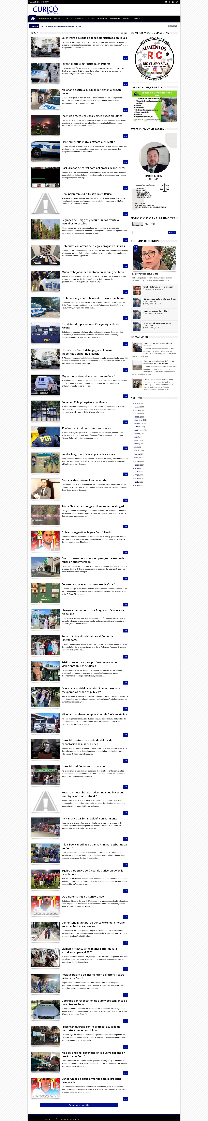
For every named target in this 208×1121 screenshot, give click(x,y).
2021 (137, 462)
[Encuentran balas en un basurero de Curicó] (45, 593)
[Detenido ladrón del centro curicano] (45, 775)
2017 (137, 475)
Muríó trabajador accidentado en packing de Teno (93, 272)
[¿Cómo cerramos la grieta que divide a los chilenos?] (137, 314)
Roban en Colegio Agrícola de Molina (84, 402)
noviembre (138, 423)
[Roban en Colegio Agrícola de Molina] (45, 411)
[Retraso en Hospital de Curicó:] (45, 801)
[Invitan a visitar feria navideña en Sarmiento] (45, 827)
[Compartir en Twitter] (35, 51)
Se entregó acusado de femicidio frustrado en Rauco (94, 37)
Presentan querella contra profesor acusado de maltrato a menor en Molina (91, 1028)
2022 (33, 33)
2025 (137, 407)
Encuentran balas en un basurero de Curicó (88, 584)
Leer (125, 58)
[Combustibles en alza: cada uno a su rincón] (137, 290)
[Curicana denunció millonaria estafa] (45, 489)
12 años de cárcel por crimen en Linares (86, 428)
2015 (137, 482)
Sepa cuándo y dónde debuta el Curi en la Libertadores (87, 638)
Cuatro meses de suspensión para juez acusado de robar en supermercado (93, 560)
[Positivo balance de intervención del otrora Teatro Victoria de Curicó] (45, 983)
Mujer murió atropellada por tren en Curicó (88, 376)
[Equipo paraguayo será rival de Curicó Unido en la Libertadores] (45, 879)
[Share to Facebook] (134, 264)
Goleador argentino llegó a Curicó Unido (86, 532)
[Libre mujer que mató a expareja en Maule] (45, 151)
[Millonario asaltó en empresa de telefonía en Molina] (45, 723)
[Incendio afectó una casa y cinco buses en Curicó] (45, 125)
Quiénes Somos (44, 18)
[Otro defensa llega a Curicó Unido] (45, 905)
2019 (137, 468)
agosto (137, 434)
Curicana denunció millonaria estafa (84, 480)
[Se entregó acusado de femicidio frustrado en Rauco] (45, 47)
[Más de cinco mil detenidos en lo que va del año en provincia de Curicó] (45, 1061)
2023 (137, 414)
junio (136, 440)
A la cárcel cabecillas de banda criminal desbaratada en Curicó (94, 846)
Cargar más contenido (79, 1105)
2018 (137, 472)
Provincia (58, 18)
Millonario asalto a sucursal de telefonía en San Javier (91, 91)
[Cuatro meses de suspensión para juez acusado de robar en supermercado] (45, 567)
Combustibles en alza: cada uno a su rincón (159, 288)
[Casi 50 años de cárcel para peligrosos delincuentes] (45, 177)
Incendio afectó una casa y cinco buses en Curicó (92, 116)
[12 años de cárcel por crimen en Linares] (45, 437)
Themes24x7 (174, 1119)
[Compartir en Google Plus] (38, 51)
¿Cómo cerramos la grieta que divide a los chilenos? (159, 312)
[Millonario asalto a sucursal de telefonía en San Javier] (45, 99)
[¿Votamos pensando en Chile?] (137, 326)
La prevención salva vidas (145, 273)
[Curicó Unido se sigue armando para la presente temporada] (45, 1088)
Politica (126, 18)
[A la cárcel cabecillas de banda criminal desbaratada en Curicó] (45, 853)
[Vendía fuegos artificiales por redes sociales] (45, 463)
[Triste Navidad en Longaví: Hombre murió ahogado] (45, 515)
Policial (69, 18)
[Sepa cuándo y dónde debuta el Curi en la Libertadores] (45, 645)
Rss (177, 2)
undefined (159, 292)
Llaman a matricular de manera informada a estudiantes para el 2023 (89, 950)
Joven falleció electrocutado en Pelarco (86, 63)
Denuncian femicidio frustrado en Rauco (87, 194)
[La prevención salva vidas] (154, 258)
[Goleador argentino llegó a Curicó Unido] (45, 541)
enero (136, 457)
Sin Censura (115, 18)
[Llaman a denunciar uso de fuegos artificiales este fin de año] (45, 619)
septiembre (138, 430)
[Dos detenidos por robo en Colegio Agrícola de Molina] (45, 333)
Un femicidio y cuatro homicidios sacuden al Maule (93, 298)
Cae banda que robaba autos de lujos (158, 379)
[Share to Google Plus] (140, 264)
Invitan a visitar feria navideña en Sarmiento (89, 818)
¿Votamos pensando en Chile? (156, 323)
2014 (137, 485)
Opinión (137, 18)
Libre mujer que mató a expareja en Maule (88, 142)
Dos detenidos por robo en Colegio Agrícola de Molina (90, 325)
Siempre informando (37, 1119)
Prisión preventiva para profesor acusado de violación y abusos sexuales (89, 664)
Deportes (79, 18)
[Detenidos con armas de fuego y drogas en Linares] (45, 255)
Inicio (32, 18)
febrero (137, 454)
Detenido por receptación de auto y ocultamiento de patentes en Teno (94, 1002)
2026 (137, 403)
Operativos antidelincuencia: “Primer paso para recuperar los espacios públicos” (91, 690)
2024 (137, 410)
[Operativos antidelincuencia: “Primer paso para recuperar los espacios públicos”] (45, 697)
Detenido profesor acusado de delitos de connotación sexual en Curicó (87, 742)
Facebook (169, 2)
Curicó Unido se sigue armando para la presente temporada (92, 1080)
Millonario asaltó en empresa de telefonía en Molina (94, 714)
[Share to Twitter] (137, 264)
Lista (125, 33)
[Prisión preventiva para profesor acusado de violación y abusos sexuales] (45, 671)
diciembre (138, 420)
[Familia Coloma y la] (137, 302)
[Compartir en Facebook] (32, 51)
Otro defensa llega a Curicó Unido (83, 896)
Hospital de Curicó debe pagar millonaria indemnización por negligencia (87, 351)
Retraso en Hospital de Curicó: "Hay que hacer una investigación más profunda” (93, 794)
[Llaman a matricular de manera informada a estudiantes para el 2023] (45, 957)
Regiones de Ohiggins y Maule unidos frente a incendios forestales (90, 221)
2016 (137, 479)
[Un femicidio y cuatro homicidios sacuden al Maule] (45, 307)
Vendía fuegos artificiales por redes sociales (89, 454)
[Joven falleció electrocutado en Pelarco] (45, 73)
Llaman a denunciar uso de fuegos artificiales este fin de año (93, 612)
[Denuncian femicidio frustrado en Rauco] (45, 203)
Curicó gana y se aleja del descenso (61, 26)
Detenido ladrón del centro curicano (84, 766)
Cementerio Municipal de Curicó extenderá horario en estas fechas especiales (93, 924)
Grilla (122, 33)
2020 (137, 465)
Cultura (90, 18)
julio (136, 437)
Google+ (173, 2)
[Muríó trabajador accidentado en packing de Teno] (45, 281)
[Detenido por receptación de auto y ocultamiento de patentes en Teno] (45, 1009)
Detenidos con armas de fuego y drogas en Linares (93, 246)
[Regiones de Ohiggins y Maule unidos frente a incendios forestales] (45, 229)
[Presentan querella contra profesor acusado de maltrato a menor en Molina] (45, 1035)
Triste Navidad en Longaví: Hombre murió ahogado (93, 506)
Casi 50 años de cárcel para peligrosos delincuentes (94, 168)
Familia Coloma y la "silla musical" (158, 299)
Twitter (166, 2)
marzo (137, 451)
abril (136, 447)
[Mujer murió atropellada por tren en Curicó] (45, 385)
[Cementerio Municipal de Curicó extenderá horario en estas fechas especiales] (45, 931)
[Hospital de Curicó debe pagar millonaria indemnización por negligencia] (45, 359)
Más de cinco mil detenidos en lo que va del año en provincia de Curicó (93, 1054)
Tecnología (102, 18)
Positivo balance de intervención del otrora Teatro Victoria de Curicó (93, 976)
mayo (136, 444)
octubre (137, 427)
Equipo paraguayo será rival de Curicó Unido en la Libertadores (93, 872)
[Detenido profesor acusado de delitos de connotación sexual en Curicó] (45, 749)
